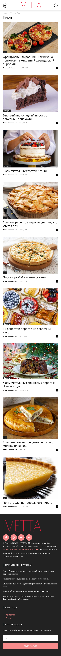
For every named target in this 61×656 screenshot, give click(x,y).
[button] (56, 5)
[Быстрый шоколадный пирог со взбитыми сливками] (30, 93)
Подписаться (30, 646)
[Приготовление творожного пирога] (30, 478)
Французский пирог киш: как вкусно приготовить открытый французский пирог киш (28, 60)
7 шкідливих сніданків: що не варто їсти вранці (26, 578)
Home (5, 13)
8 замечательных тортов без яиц (25, 171)
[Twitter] (21, 537)
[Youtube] (29, 537)
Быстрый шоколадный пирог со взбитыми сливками (25, 117)
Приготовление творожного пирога (27, 502)
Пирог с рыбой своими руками (24, 277)
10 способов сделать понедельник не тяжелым (26, 591)
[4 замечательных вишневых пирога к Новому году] (30, 361)
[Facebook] (6, 537)
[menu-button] (5, 5)
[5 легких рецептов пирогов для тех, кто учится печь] (30, 200)
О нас (8, 618)
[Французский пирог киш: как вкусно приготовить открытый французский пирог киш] (30, 37)
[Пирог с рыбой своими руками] (30, 255)
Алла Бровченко (10, 123)
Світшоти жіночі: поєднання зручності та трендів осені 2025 (30, 585)
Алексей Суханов (10, 68)
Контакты (10, 614)
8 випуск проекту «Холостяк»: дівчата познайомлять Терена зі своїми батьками (28, 597)
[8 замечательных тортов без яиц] (30, 148)
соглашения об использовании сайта (21, 549)
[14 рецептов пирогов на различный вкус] (30, 306)
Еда (5, 52)
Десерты (7, 111)
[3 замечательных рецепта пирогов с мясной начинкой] (30, 418)
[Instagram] (13, 537)
